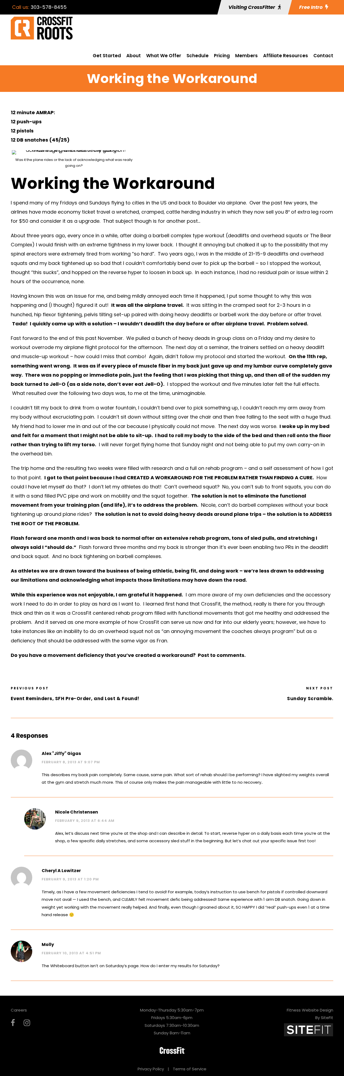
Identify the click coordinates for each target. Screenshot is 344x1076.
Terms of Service (189, 1069)
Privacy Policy (151, 1069)
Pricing (222, 55)
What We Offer (163, 55)
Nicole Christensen (76, 812)
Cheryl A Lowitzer (61, 871)
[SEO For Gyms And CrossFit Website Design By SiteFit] (308, 1029)
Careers (19, 1010)
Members (246, 55)
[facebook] (13, 1023)
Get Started (107, 55)
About (133, 55)
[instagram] (27, 1023)
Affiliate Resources (285, 55)
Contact (323, 55)
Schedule (198, 55)
